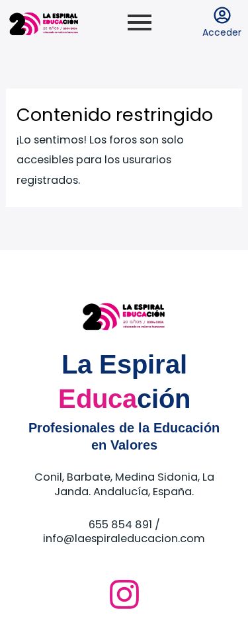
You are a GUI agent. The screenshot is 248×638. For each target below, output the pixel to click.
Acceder (221, 32)
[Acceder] (222, 16)
